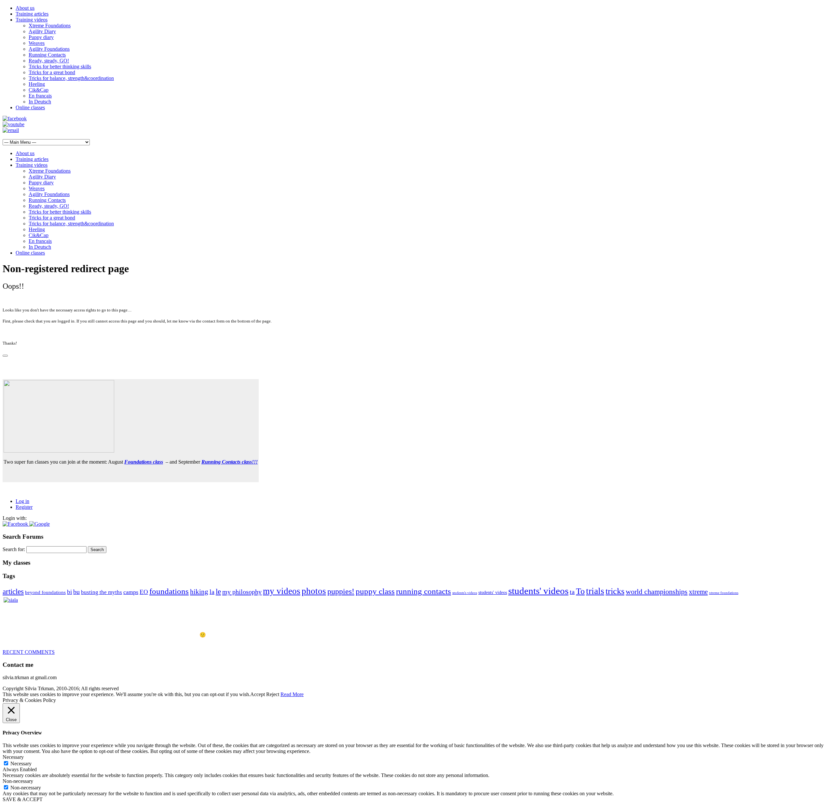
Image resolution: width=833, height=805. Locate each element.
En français (40, 96)
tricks (615, 591)
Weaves (37, 43)
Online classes (30, 107)
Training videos (32, 19)
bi (69, 591)
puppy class (375, 591)
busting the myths (101, 592)
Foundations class (143, 462)
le (218, 591)
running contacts (423, 591)
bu (76, 591)
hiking (199, 591)
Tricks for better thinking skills (60, 66)
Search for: (14, 549)
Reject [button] (272, 694)
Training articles (32, 14)
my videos (281, 591)
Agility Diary (42, 31)
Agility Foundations (49, 49)
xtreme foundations (723, 593)
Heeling (37, 84)
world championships (657, 592)
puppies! (340, 591)
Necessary (21, 763)
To (580, 591)
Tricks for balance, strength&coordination (71, 78)
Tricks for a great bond (52, 72)
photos (314, 591)
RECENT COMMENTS (29, 652)
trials (595, 591)
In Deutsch (40, 101)
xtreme (698, 591)
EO (144, 591)
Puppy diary (41, 37)
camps (130, 592)
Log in (22, 501)
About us (25, 8)
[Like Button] (5, 356)
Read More (292, 694)
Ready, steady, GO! (49, 60)
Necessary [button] (13, 757)
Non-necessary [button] (18, 781)
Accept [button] (257, 694)
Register (24, 507)
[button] (16, 524)
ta (572, 591)
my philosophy (242, 591)
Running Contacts (47, 55)
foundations (169, 591)
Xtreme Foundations (50, 25)
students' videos (492, 592)
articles (13, 591)
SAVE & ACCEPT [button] (23, 799)
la (212, 591)
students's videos (464, 593)
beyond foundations (45, 592)
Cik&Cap (38, 90)
